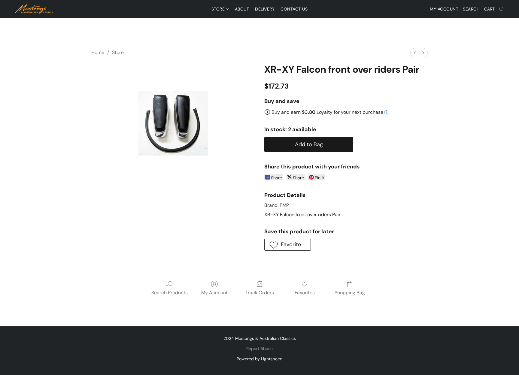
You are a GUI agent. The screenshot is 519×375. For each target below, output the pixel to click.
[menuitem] (415, 52)
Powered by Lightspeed (260, 358)
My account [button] (444, 9)
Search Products (169, 292)
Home (97, 52)
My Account (214, 292)
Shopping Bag (350, 292)
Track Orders (259, 292)
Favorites (305, 292)
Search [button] (471, 9)
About (242, 9)
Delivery (265, 9)
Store (218, 9)
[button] (33, 9)
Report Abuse (259, 348)
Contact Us (294, 9)
